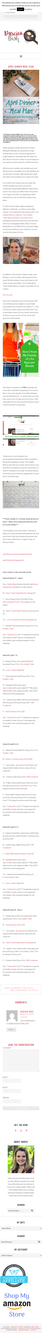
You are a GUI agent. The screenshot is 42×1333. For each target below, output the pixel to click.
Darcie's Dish (21, 37)
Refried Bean (12, 584)
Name (5, 1077)
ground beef (20, 765)
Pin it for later (8, 295)
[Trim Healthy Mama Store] (14, 1289)
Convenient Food (17, 218)
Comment (7, 1048)
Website (6, 1097)
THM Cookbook (32, 777)
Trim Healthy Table (27, 664)
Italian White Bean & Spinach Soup (18, 854)
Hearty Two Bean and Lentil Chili (18, 759)
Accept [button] (20, 9)
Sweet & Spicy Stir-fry (13, 711)
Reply (11, 1029)
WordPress (23, 1330)
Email (5, 1087)
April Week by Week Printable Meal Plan (17, 554)
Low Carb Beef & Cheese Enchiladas (20, 620)
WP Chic (35, 1327)
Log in (33, 1330)
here (21, 232)
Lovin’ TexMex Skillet (14, 670)
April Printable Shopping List (13, 560)
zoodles (9, 688)
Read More (28, 9)
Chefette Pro (24, 1328)
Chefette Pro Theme (20, 1327)
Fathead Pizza (12, 634)
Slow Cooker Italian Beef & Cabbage (19, 593)
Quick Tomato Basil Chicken (16, 611)
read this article (20, 315)
